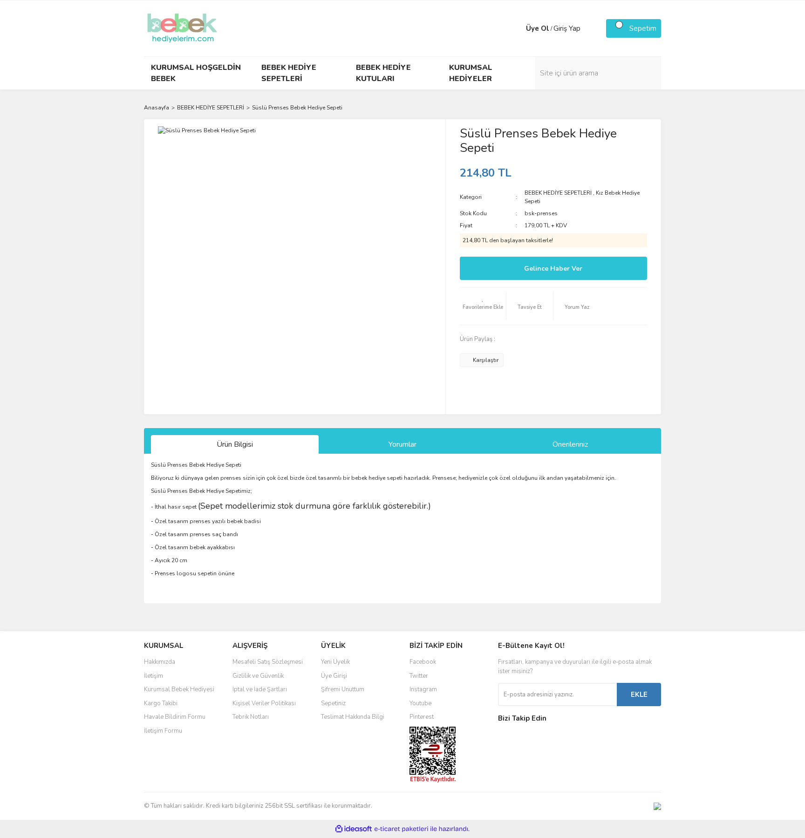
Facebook (422, 662)
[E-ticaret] (401, 829)
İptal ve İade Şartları (259, 689)
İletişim (153, 676)
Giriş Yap (566, 28)
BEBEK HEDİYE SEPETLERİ (558, 193)
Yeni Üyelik (335, 662)
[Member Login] (516, 28)
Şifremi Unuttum (342, 689)
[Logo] (182, 28)
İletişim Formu (163, 731)
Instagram (423, 689)
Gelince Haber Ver (553, 268)
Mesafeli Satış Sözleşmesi (267, 662)
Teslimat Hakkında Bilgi (352, 717)
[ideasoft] (353, 828)
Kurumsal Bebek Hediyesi (179, 689)
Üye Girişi (334, 676)
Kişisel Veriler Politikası (264, 703)
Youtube (420, 703)
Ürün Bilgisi (235, 444)
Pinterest (421, 717)
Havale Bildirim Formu (174, 717)
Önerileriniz (570, 444)
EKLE (639, 694)
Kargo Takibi (160, 703)
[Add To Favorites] (483, 306)
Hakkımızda (159, 662)
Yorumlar (402, 444)
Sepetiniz (333, 703)
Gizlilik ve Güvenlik (258, 676)
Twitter (418, 676)
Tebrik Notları (250, 717)
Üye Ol (537, 28)
